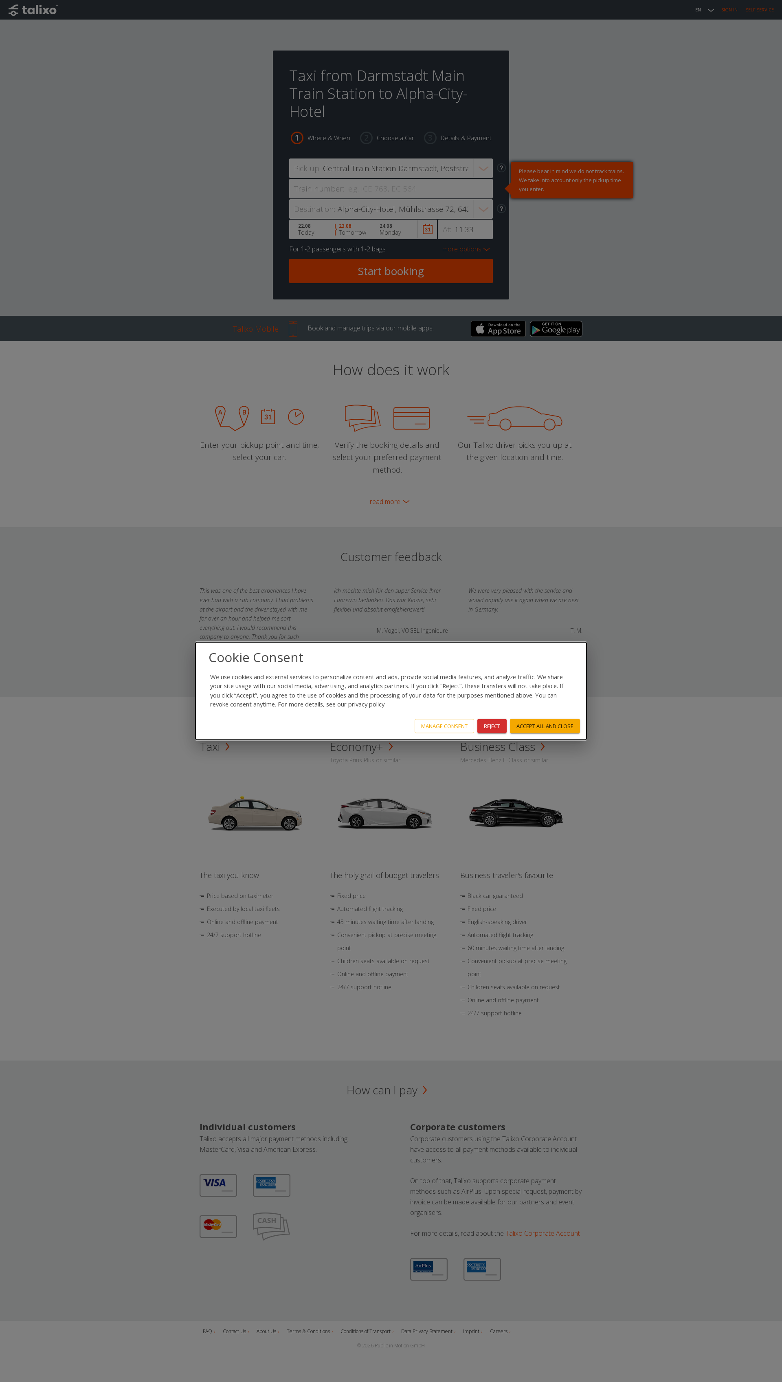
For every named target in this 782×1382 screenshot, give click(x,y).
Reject (492, 726)
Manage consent (444, 726)
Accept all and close (544, 726)
